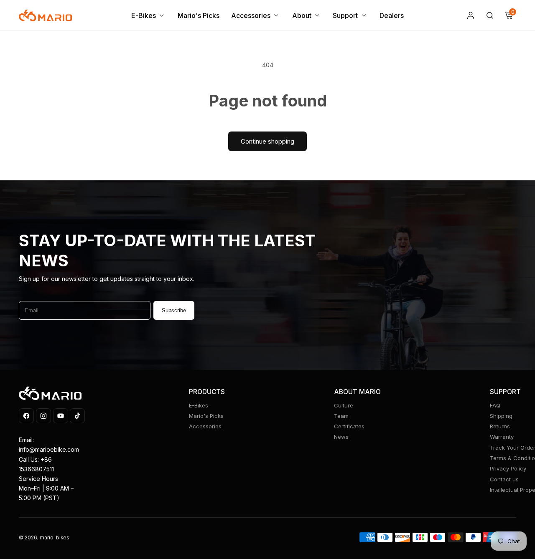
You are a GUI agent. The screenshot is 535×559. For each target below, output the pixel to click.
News (341, 436)
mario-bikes (54, 538)
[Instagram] (43, 415)
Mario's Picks (206, 415)
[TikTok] (77, 415)
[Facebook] (26, 415)
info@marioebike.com (49, 449)
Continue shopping (267, 141)
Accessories (205, 426)
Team (341, 415)
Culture (343, 405)
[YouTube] (60, 415)
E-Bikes (198, 405)
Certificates (349, 426)
